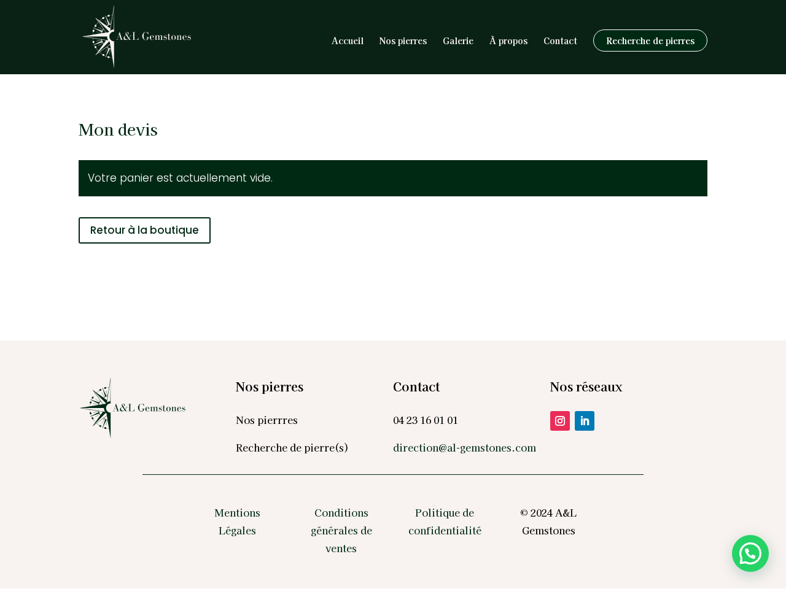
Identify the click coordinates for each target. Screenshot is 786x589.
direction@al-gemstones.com (464, 447)
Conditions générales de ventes (341, 530)
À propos (508, 41)
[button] (750, 553)
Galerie (458, 41)
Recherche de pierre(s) (292, 447)
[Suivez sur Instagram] (560, 421)
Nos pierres (403, 41)
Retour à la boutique (144, 230)
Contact (560, 41)
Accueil (348, 41)
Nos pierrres (267, 419)
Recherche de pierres (650, 40)
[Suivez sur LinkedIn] (584, 421)
